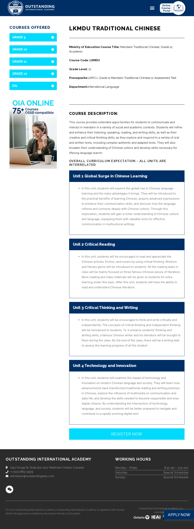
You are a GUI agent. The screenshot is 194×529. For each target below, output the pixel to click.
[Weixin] (9, 489)
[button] (152, 8)
